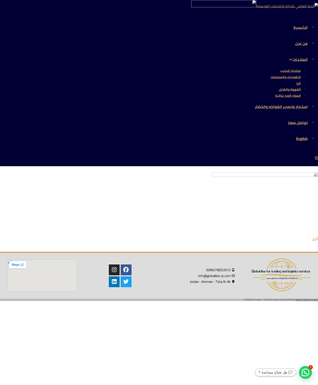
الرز (315, 238)
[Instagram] (114, 269)
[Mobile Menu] (316, 158)
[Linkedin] (114, 281)
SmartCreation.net (306, 300)
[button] (305, 372)
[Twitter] (126, 281)
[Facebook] (126, 269)
